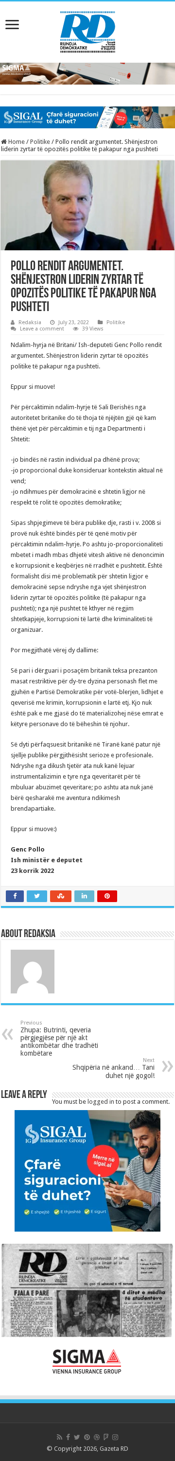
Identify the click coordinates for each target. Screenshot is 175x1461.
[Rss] (59, 1437)
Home (16, 141)
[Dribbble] (97, 1437)
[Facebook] (68, 1437)
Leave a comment (42, 329)
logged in (101, 1101)
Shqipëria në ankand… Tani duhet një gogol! (113, 1068)
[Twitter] (77, 1437)
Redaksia (29, 322)
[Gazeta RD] (87, 30)
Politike (40, 141)
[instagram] (115, 1437)
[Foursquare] (106, 1437)
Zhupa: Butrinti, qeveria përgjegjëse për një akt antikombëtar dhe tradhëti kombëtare (59, 1038)
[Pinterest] (87, 1437)
